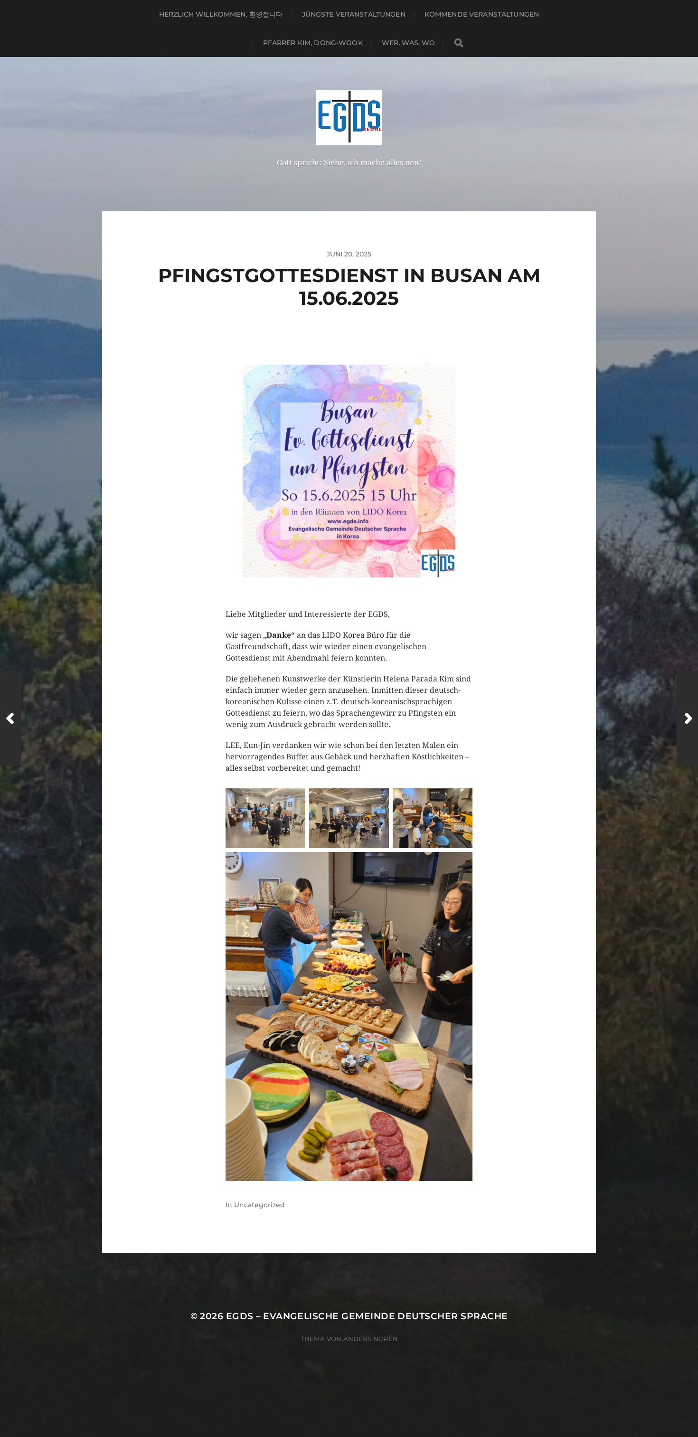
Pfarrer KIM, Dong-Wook (313, 42)
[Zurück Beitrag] (10, 718)
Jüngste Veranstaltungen (354, 14)
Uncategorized (259, 1205)
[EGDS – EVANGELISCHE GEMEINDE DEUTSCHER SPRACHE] (349, 117)
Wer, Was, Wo (408, 42)
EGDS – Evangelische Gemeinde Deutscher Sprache (367, 1316)
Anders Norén (370, 1338)
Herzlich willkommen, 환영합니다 (221, 14)
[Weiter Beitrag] (687, 718)
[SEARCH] (458, 42)
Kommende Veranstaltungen (481, 14)
